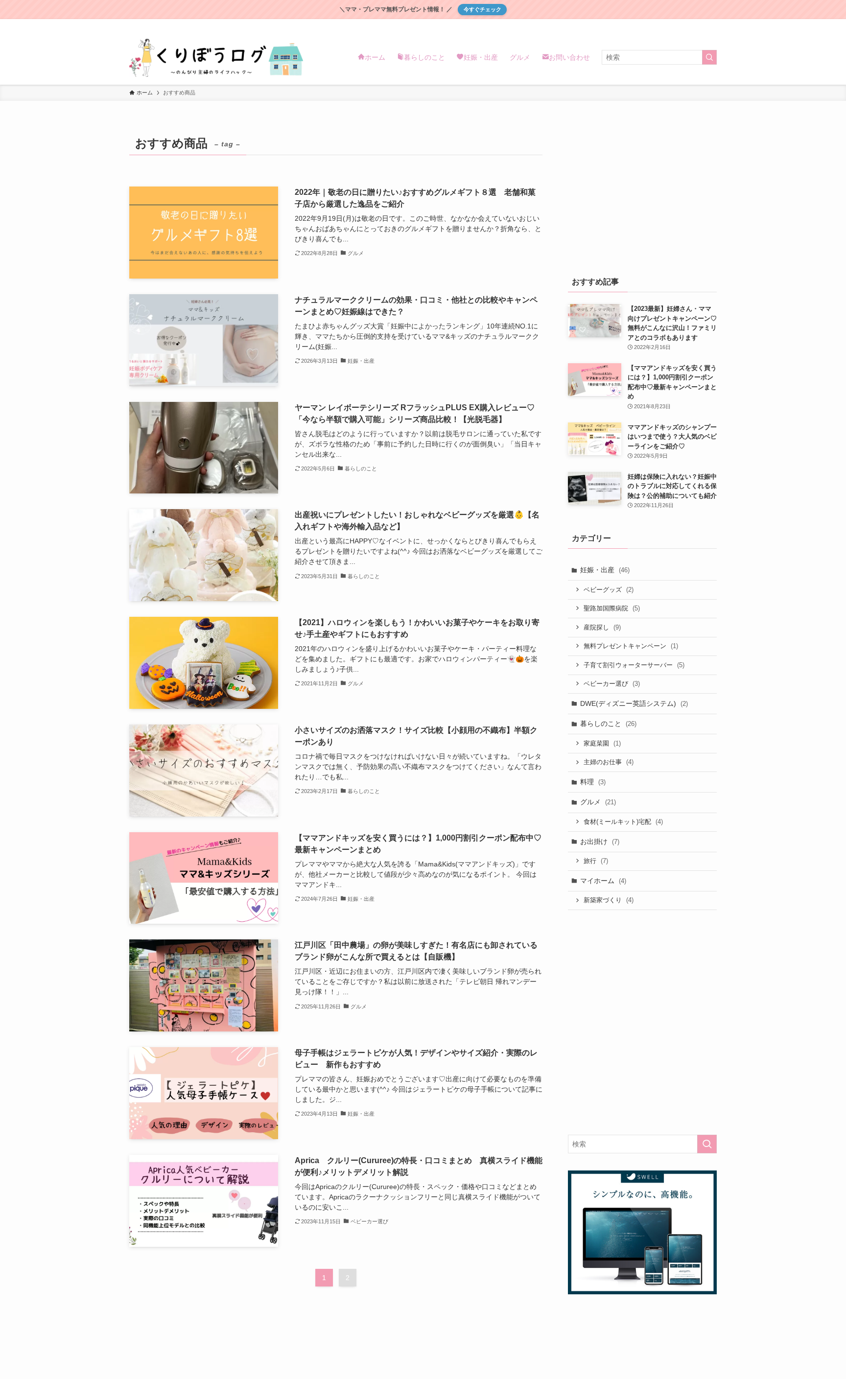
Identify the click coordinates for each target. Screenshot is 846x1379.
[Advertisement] (642, 193)
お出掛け (599, 841)
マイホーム (603, 881)
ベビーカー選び (612, 683)
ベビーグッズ (609, 589)
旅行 (596, 861)
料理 (593, 782)
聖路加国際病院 (612, 608)
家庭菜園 (602, 743)
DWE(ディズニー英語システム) (634, 703)
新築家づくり (609, 900)
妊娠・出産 (605, 570)
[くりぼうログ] (216, 57)
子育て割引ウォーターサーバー (634, 665)
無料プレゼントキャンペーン (631, 646)
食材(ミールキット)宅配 (623, 821)
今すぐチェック (482, 9)
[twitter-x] (697, 24)
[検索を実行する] (709, 57)
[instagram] (710, 24)
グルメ (598, 802)
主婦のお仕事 (609, 762)
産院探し (602, 627)
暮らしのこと (608, 723)
